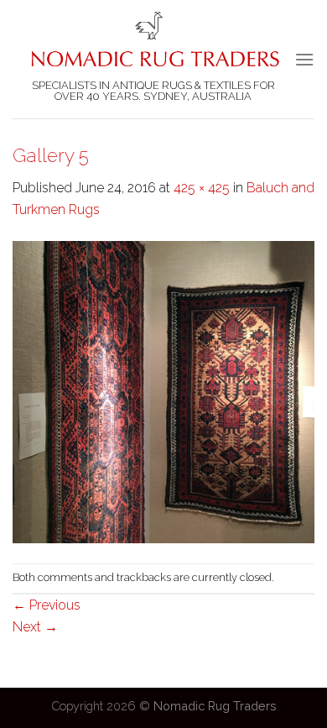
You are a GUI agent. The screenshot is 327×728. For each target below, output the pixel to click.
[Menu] (304, 59)
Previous (46, 605)
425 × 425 (202, 188)
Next (35, 627)
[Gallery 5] (163, 391)
